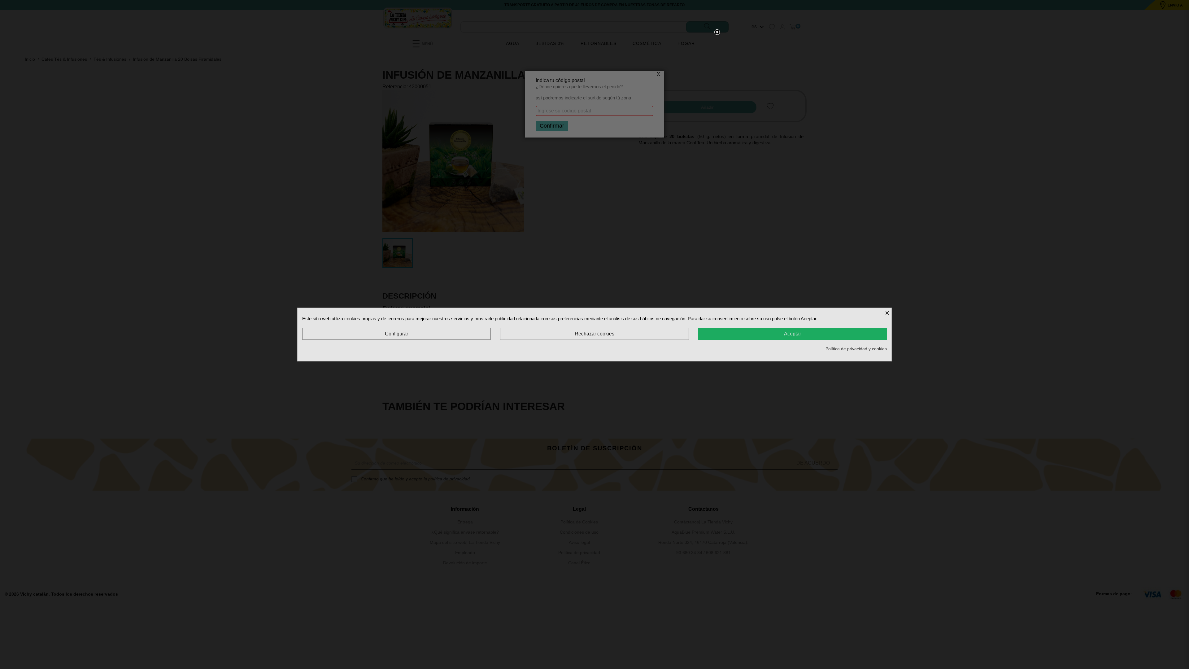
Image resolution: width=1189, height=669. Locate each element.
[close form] (717, 32)
